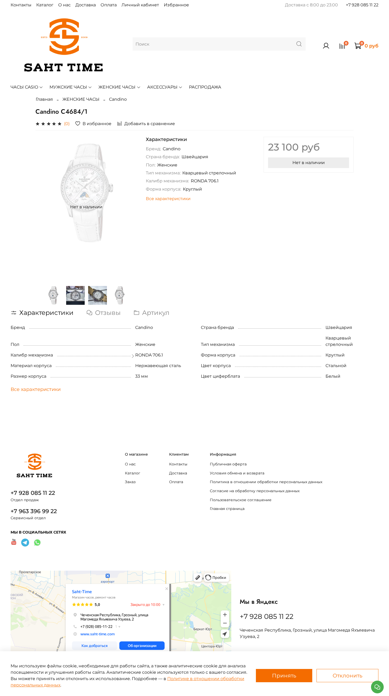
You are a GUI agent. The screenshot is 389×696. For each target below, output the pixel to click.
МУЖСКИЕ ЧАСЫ (68, 87)
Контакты (21, 4)
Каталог (44, 4)
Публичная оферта (228, 464)
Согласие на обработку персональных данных (255, 490)
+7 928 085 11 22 (362, 4)
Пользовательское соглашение (241, 499)
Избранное (176, 4)
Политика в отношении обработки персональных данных (266, 481)
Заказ (130, 481)
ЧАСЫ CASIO (24, 87)
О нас (64, 4)
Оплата (109, 4)
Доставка (85, 4)
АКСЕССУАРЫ (162, 87)
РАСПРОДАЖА (205, 87)
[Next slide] (129, 207)
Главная (44, 99)
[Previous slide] (44, 207)
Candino (118, 99)
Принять (284, 675)
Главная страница (227, 508)
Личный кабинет (140, 4)
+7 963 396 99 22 (34, 511)
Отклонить (347, 675)
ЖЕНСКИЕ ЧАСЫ (116, 87)
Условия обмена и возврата (237, 473)
